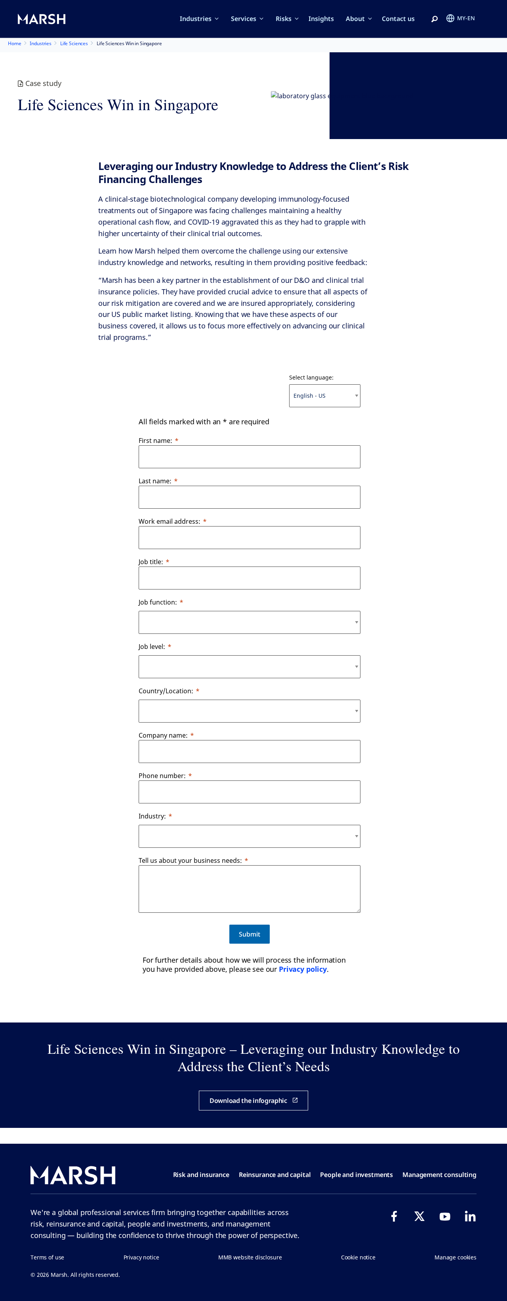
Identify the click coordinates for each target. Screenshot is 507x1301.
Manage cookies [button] (456, 1257)
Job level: (152, 646)
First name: (155, 440)
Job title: (151, 561)
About (355, 18)
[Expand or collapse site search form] (434, 19)
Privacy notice (141, 1257)
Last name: (155, 481)
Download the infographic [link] (248, 1100)
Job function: (158, 602)
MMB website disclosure (250, 1257)
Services (243, 18)
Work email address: (169, 521)
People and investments (356, 1174)
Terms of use (47, 1257)
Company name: (163, 735)
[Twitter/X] (419, 1216)
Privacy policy (303, 969)
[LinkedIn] (470, 1216)
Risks (284, 18)
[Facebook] (394, 1216)
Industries (196, 18)
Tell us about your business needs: (190, 860)
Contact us (398, 18)
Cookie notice (358, 1257)
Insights (321, 18)
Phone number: (162, 775)
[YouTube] (444, 1216)
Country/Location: (166, 691)
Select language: (311, 377)
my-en (466, 18)
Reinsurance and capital (275, 1174)
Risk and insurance (201, 1174)
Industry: (152, 816)
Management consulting (439, 1174)
